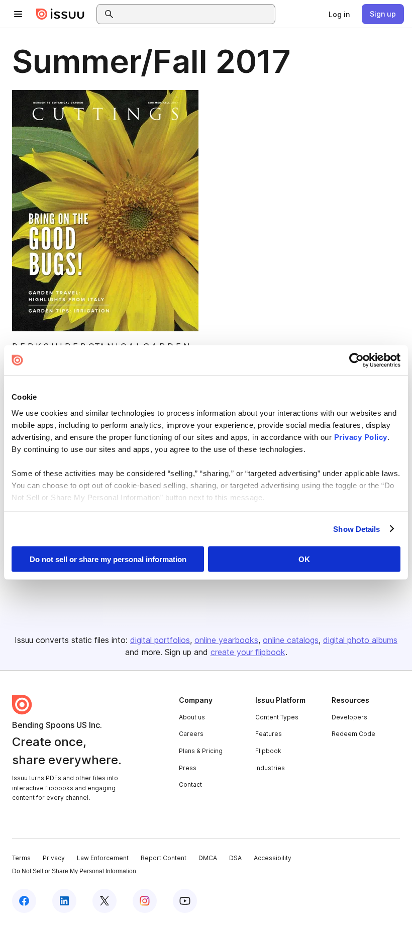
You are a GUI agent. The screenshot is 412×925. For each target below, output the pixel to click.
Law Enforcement (103, 858)
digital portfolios (160, 640)
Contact (190, 784)
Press (187, 768)
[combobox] (195, 14)
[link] (339, 14)
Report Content (163, 858)
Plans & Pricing (201, 751)
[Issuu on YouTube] (185, 901)
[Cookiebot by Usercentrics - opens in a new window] (356, 360)
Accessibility (272, 858)
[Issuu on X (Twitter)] (104, 901)
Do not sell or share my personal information (108, 559)
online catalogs (291, 640)
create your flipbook (248, 652)
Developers (349, 717)
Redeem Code (353, 733)
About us (192, 717)
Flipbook (268, 751)
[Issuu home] (60, 14)
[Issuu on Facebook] (24, 901)
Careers (191, 733)
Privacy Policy (360, 436)
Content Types (276, 717)
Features (268, 733)
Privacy (54, 858)
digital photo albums (360, 640)
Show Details (356, 528)
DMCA (207, 858)
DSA (235, 858)
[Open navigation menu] (18, 14)
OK (304, 559)
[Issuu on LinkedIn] (64, 901)
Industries (270, 768)
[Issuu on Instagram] (145, 901)
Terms (21, 858)
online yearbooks (226, 640)
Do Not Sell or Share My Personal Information (74, 871)
